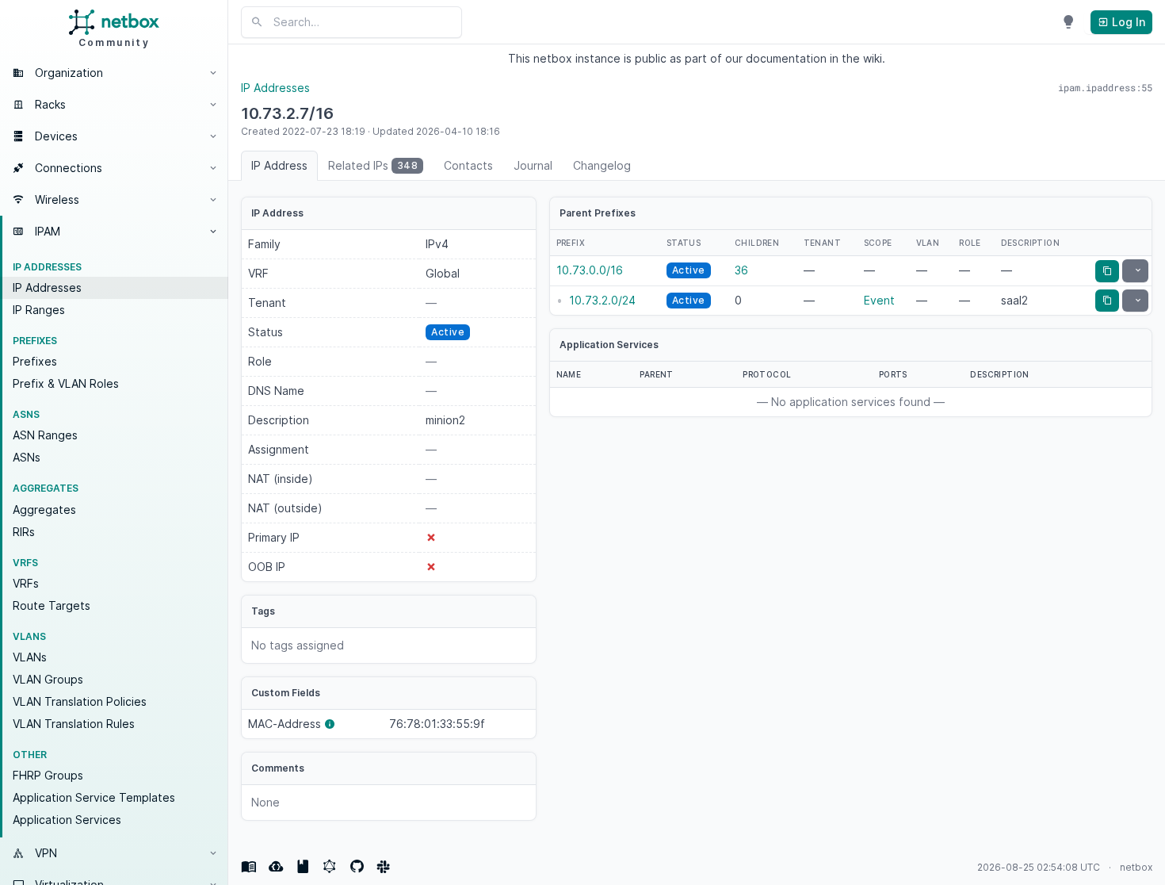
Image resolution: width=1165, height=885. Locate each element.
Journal (533, 165)
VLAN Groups (48, 679)
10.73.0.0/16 (589, 270)
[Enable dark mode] (1068, 22)
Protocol (767, 374)
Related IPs (373, 165)
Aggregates (44, 509)
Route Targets (51, 605)
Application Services (67, 819)
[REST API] (276, 866)
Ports (893, 374)
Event (879, 300)
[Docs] (249, 866)
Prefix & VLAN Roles (66, 383)
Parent (656, 374)
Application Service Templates (94, 797)
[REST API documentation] (303, 866)
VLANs (30, 657)
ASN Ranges (45, 435)
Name (569, 374)
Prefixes (35, 361)
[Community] (384, 866)
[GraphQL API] (330, 866)
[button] (114, 73)
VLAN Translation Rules (74, 723)
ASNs (26, 457)
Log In (1127, 22)
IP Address (279, 165)
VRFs (26, 583)
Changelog (602, 165)
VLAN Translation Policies (80, 701)
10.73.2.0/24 (602, 300)
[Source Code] (357, 866)
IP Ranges (39, 309)
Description (999, 374)
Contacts (468, 165)
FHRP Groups (48, 775)
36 (741, 270)
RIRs (24, 531)
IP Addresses (47, 287)
